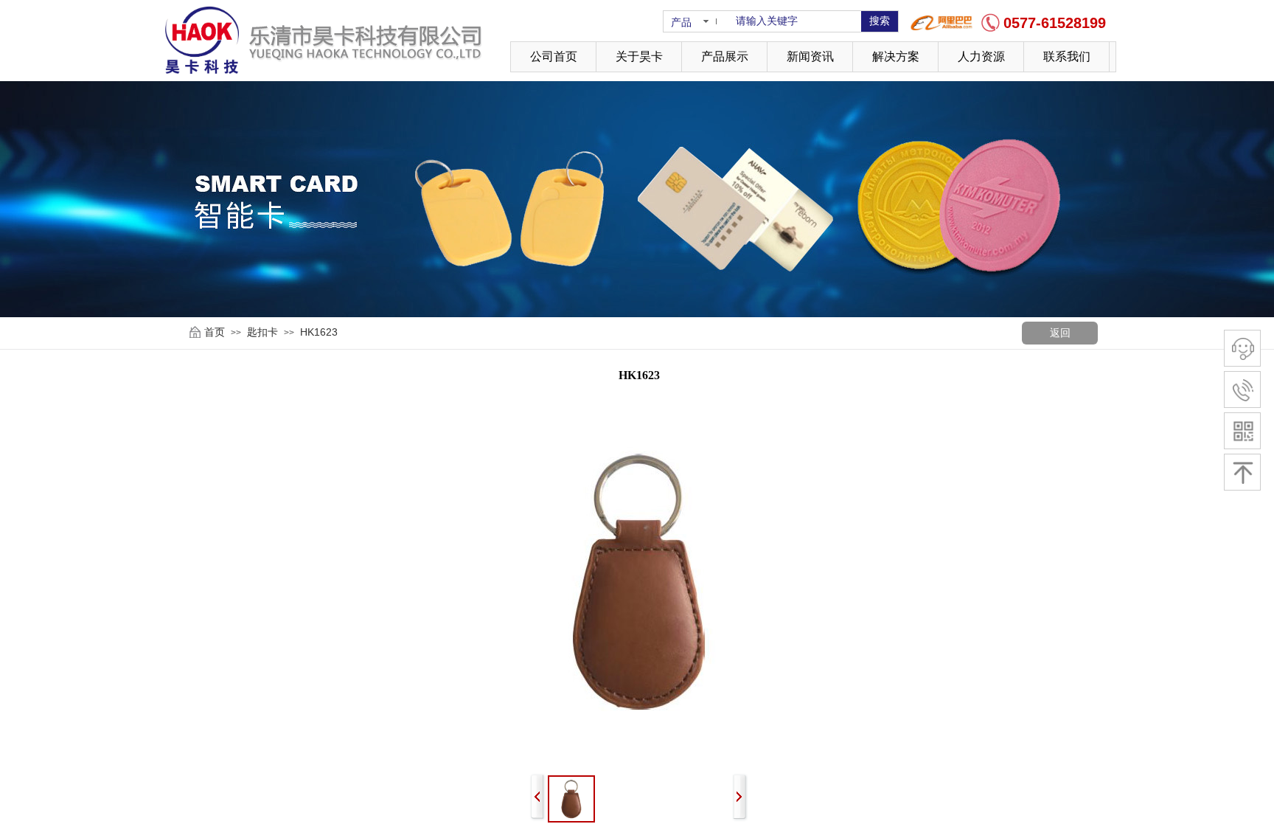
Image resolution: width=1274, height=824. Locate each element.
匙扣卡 (262, 332)
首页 (214, 332)
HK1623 (319, 332)
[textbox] (793, 21)
